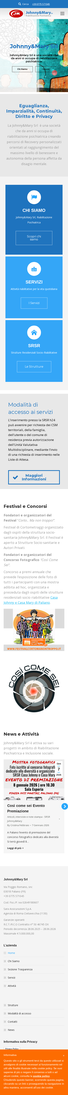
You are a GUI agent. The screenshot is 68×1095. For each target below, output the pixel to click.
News (11, 1034)
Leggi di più (23, 853)
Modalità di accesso (19, 1018)
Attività (12, 990)
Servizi (11, 982)
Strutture (13, 1009)
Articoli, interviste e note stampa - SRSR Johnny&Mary (37, 824)
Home (11, 957)
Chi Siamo (14, 965)
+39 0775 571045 (41, 4)
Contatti (12, 1026)
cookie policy (41, 1076)
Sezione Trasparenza (20, 973)
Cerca (25, 4)
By (27, 830)
